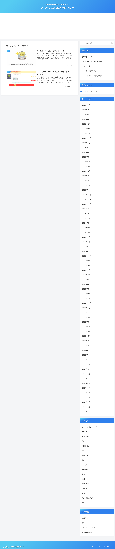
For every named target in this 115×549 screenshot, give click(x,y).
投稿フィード (87, 523)
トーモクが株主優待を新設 (92, 76)
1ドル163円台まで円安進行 (92, 62)
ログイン (85, 518)
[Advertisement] (57, 26)
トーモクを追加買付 (89, 71)
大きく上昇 (86, 66)
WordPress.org (87, 532)
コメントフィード (88, 527)
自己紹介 (83, 91)
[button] (112, 43)
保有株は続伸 (87, 57)
